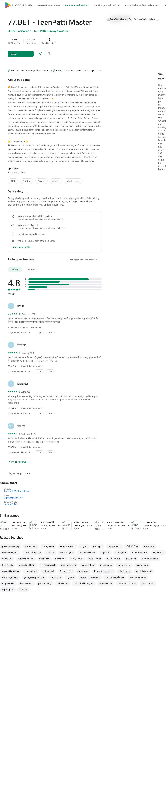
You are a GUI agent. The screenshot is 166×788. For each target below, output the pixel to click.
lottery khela (48, 546)
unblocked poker (139, 552)
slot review (44, 559)
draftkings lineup (10, 577)
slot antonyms (66, 552)
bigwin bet (60, 559)
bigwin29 (105, 552)
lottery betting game (103, 571)
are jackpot (55, 577)
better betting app (32, 552)
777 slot (23, 589)
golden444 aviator (10, 571)
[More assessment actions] (98, 306)
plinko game (106, 565)
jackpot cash (148, 583)
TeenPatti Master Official (16, 491)
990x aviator (31, 546)
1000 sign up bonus (115, 577)
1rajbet (83, 546)
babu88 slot (62, 583)
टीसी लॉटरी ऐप (132, 546)
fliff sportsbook (48, 565)
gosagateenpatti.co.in (34, 577)
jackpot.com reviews (90, 577)
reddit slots (149, 546)
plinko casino (124, 565)
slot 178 (50, 552)
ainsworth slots (67, 546)
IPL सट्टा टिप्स (65, 571)
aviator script (142, 565)
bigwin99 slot (105, 583)
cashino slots (114, 546)
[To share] (40, 54)
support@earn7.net (13, 497)
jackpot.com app (144, 571)
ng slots (70, 577)
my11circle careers (127, 583)
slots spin (97, 546)
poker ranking (44, 583)
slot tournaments (138, 577)
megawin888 (8, 583)
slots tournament (150, 559)
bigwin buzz (124, 571)
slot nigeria (120, 552)
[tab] (48, 5)
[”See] (23, 515)
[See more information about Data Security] (28, 191)
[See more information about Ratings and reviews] (39, 259)
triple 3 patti (7, 589)
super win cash (68, 565)
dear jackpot (30, 571)
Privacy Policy (11, 504)
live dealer (131, 559)
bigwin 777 (158, 552)
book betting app (10, 552)
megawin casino (25, 559)
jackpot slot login (27, 565)
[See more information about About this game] (35, 80)
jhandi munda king (10, 546)
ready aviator (77, 559)
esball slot (7, 559)
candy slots (82, 571)
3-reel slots (7, 565)
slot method (48, 571)
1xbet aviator (95, 559)
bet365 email (26, 583)
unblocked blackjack (84, 583)
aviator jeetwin (113, 559)
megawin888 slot (87, 552)
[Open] (21, 483)
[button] (56, 43)
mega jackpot (88, 565)
